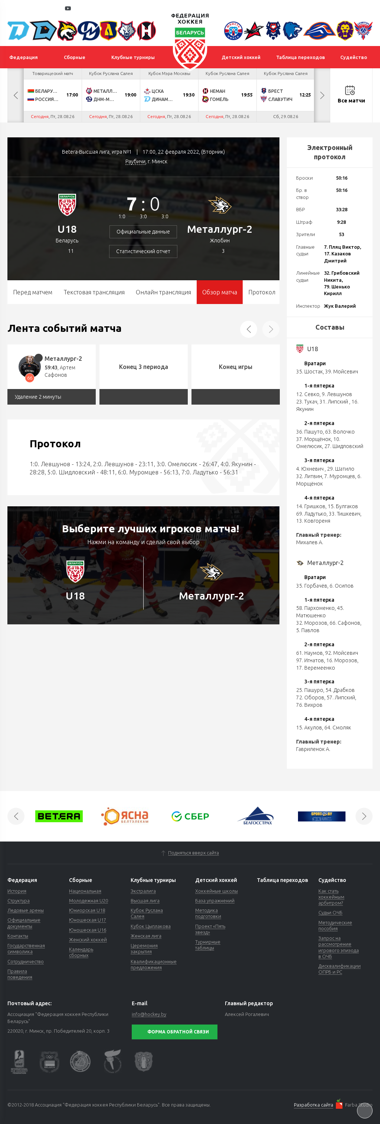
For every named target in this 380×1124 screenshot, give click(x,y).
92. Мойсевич (341, 653)
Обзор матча (219, 292)
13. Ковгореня (313, 521)
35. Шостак (309, 372)
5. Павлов (308, 630)
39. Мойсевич (341, 372)
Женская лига (146, 935)
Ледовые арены (25, 910)
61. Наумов (309, 653)
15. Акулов (309, 728)
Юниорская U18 (87, 910)
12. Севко (308, 394)
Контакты (17, 935)
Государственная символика (26, 948)
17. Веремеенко (315, 668)
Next (322, 95)
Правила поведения (19, 974)
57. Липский (341, 697)
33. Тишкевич (344, 514)
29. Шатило (340, 469)
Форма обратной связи (178, 1031)
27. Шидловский (343, 446)
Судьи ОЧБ (330, 912)
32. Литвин (309, 476)
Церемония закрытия (144, 948)
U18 (67, 229)
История (16, 890)
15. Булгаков (343, 506)
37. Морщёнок (313, 439)
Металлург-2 (219, 229)
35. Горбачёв (311, 586)
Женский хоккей (88, 939)
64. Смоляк (337, 728)
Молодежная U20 (88, 900)
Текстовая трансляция (94, 292)
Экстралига (143, 890)
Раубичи (135, 161)
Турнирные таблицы (207, 944)
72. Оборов (310, 697)
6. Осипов (342, 586)
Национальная (85, 890)
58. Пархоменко (315, 608)
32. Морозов (311, 623)
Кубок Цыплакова (151, 926)
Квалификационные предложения (154, 964)
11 (71, 251)
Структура (18, 900)
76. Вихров (309, 705)
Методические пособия (335, 925)
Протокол (261, 292)
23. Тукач (306, 402)
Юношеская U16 (87, 929)
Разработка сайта (313, 1104)
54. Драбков (340, 690)
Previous (15, 95)
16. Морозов (341, 660)
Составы (329, 327)
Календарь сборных (81, 952)
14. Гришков (310, 506)
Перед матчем (32, 292)
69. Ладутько (311, 514)
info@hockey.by (149, 1014)
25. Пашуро (309, 690)
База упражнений (215, 900)
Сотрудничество (25, 961)
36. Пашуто (309, 432)
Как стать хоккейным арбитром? (331, 897)
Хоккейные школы (216, 890)
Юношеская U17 (87, 919)
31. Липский (334, 402)
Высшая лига (145, 900)
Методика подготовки (208, 913)
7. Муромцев (339, 476)
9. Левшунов (337, 394)
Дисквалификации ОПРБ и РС (339, 968)
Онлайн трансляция (163, 292)
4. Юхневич (310, 469)
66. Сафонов (345, 623)
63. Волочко (340, 432)
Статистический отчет (143, 251)
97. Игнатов (310, 660)
